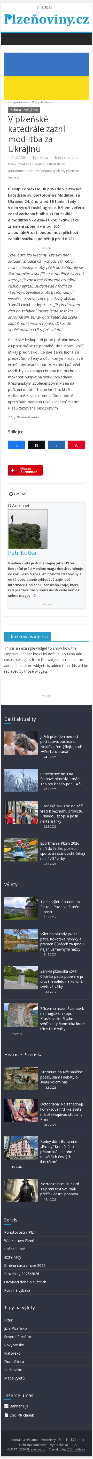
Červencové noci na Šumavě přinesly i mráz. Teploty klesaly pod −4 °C (61, 778)
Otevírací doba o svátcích (25, 1282)
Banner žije (19, 1406)
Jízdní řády (12, 1257)
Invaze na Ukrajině (31, 164)
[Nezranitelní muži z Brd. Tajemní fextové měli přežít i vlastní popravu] (21, 1181)
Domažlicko (14, 1361)
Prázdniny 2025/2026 (21, 1273)
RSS (74, 1445)
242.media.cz (76, 1449)
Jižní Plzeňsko (15, 1328)
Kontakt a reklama (24, 1440)
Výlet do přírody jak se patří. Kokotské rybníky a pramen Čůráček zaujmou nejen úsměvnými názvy (62, 941)
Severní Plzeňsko (18, 1336)
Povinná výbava (17, 1290)
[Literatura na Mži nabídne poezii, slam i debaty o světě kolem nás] (21, 1069)
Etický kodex (75, 1440)
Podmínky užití (52, 1440)
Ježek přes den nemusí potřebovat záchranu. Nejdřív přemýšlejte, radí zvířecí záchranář (61, 744)
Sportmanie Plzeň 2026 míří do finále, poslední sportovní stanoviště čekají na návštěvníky (62, 851)
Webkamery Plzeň (19, 1240)
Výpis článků (59, 1445)
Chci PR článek (22, 1415)
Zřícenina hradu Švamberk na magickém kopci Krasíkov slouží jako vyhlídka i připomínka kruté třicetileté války (62, 1018)
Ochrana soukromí (33, 1445)
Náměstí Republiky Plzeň (46, 171)
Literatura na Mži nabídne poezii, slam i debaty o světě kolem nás (61, 1076)
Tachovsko (13, 1369)
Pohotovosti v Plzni (20, 1232)
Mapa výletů (14, 1378)
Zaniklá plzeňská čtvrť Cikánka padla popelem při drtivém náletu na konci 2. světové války (62, 979)
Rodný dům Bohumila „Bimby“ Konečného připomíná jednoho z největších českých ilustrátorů (58, 1151)
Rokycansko (14, 1344)
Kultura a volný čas (24, 109)
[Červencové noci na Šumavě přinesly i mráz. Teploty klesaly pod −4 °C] (21, 771)
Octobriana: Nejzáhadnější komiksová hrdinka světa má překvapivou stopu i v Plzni (62, 1112)
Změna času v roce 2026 (24, 1265)
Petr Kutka (40, 157)
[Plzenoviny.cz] (9, 38)
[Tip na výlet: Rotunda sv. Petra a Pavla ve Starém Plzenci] (21, 899)
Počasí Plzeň (15, 1248)
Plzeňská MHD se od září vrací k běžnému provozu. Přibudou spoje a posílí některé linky (61, 813)
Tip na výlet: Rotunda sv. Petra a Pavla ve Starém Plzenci (60, 906)
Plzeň (8, 1320)
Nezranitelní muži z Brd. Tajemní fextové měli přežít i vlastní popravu (60, 1188)
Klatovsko (12, 1353)
